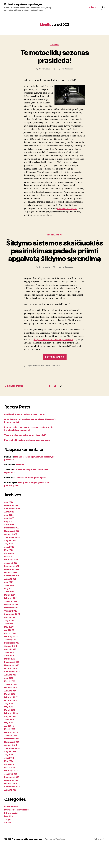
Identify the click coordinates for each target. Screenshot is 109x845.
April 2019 (9, 655)
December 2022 (11, 528)
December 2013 (11, 777)
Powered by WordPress (54, 839)
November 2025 (11, 505)
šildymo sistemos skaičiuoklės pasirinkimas (43, 366)
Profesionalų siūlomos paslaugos (23, 4)
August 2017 (10, 691)
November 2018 (11, 665)
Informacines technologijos (16, 810)
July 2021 (8, 582)
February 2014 (11, 771)
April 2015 (9, 726)
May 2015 (8, 723)
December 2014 (11, 739)
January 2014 (10, 774)
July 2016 (8, 703)
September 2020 (12, 614)
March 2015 (9, 729)
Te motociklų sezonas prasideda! (54, 56)
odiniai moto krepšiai (67, 208)
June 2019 (9, 652)
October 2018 (10, 668)
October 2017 (10, 687)
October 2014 (10, 745)
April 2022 (9, 553)
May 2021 (8, 588)
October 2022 (10, 534)
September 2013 (12, 787)
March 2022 (9, 556)
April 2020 (9, 630)
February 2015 (11, 732)
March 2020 (10, 633)
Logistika (54, 44)
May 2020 (9, 627)
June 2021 (9, 585)
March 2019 (9, 659)
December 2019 (11, 643)
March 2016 (9, 710)
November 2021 (11, 569)
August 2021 (10, 579)
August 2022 (10, 540)
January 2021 (10, 601)
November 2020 (11, 608)
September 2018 (12, 671)
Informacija (45, 69)
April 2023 (9, 524)
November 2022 (11, 531)
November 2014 (11, 742)
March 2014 (9, 767)
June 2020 (9, 624)
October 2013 (10, 783)
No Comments (67, 69)
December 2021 (11, 566)
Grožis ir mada (11, 806)
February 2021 (11, 598)
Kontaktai (92, 7)
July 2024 (9, 515)
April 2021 (9, 592)
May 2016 (8, 707)
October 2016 (10, 700)
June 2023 (9, 518)
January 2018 (10, 684)
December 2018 (11, 662)
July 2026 (9, 502)
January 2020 (10, 640)
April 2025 (9, 512)
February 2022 (11, 560)
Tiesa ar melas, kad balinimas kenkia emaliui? (25, 435)
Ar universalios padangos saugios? (29, 477)
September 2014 (12, 748)
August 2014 (10, 751)
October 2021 (10, 572)
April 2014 (9, 764)
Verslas (7, 822)
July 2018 (8, 678)
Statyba (7, 819)
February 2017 (11, 697)
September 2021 (12, 576)
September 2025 (12, 508)
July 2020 (9, 620)
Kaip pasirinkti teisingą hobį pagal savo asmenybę (27, 440)
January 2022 (10, 563)
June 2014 (9, 758)
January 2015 (10, 735)
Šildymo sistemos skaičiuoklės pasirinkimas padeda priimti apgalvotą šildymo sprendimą (54, 251)
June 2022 (9, 547)
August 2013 (10, 790)
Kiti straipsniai (54, 235)
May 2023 (9, 521)
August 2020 (10, 617)
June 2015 (9, 719)
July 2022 (8, 544)
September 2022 (12, 537)
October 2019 (10, 646)
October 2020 (10, 611)
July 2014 (8, 755)
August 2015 (10, 716)
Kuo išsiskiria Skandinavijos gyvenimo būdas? (25, 414)
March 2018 (9, 681)
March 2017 (9, 694)
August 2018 (10, 675)
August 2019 (10, 649)
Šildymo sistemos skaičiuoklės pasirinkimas (53, 339)
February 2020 (11, 636)
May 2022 (8, 550)
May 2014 (8, 761)
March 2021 (9, 595)
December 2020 (11, 604)
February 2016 (11, 713)
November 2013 (11, 780)
